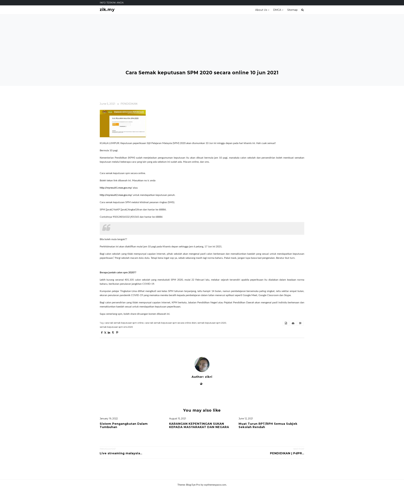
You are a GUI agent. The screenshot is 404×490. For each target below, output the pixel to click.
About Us (261, 9)
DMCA (277, 9)
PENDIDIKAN (129, 103)
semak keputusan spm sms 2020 (116, 327)
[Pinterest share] (117, 333)
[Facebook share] (102, 333)
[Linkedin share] (108, 333)
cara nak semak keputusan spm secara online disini (170, 323)
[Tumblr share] (113, 333)
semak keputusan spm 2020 (211, 323)
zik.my (107, 9)
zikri (208, 377)
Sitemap (292, 9)
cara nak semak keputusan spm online (124, 323)
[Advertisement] (202, 46)
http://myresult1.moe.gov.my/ (116, 188)
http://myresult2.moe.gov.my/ (116, 195)
